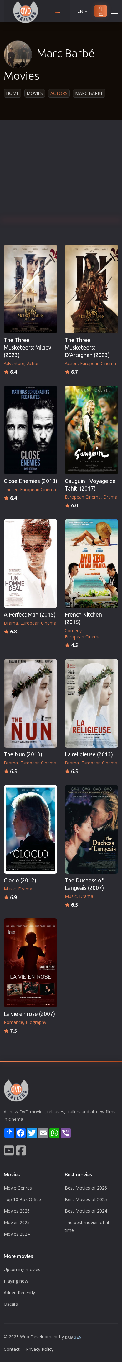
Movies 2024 (17, 1234)
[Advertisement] (61, 171)
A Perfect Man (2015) (30, 615)
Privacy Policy (39, 1349)
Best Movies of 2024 (86, 1211)
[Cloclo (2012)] (30, 829)
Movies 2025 (17, 1222)
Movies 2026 (17, 1211)
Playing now (16, 1281)
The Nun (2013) (23, 754)
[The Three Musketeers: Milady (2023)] (30, 289)
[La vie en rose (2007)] (30, 962)
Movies (35, 93)
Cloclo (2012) (20, 880)
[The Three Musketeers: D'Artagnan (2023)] (91, 289)
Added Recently (19, 1292)
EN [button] (80, 11)
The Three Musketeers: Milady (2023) (27, 347)
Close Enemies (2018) (30, 481)
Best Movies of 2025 (86, 1199)
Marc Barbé (89, 93)
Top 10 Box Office (22, 1199)
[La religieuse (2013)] (91, 703)
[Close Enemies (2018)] (30, 430)
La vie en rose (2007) (29, 1014)
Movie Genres (18, 1188)
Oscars (11, 1304)
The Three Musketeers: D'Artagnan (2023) (87, 347)
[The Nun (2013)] (30, 703)
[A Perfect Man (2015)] (30, 563)
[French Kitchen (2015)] (91, 563)
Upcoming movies (22, 1269)
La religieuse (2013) (89, 754)
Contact (12, 1349)
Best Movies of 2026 (86, 1188)
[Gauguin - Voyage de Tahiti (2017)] (91, 430)
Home (12, 93)
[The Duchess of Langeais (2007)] (91, 829)
